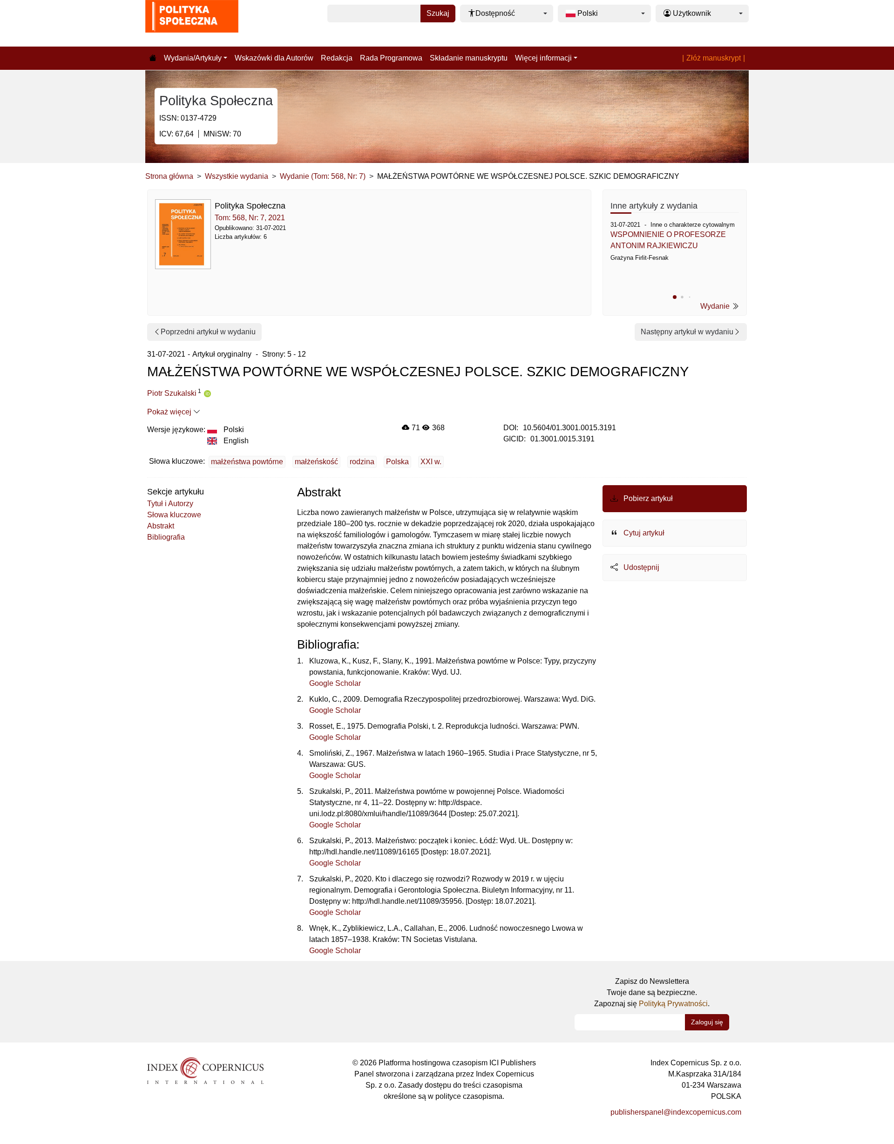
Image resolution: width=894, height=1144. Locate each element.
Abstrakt (160, 526)
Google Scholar (335, 683)
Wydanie (715, 306)
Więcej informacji (543, 58)
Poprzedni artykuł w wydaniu (208, 332)
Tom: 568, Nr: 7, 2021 (250, 218)
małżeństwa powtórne (247, 462)
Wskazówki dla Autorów (274, 58)
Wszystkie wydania (236, 176)
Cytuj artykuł (643, 533)
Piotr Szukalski (171, 393)
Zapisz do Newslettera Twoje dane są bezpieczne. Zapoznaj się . (652, 992)
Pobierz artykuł (647, 498)
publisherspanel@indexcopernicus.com (675, 1112)
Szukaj (438, 13)
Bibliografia (166, 537)
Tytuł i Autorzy (170, 504)
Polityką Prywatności (673, 1004)
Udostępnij (640, 567)
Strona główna (169, 176)
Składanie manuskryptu (469, 58)
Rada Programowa (391, 58)
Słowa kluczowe (174, 515)
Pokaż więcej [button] (170, 412)
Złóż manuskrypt (713, 58)
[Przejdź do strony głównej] (152, 58)
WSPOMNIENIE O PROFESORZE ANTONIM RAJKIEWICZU (668, 240)
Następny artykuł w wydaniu (687, 332)
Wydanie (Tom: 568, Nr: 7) (323, 176)
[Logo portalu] (191, 23)
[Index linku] (205, 1070)
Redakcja (336, 58)
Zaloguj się (707, 1022)
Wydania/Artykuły (193, 58)
